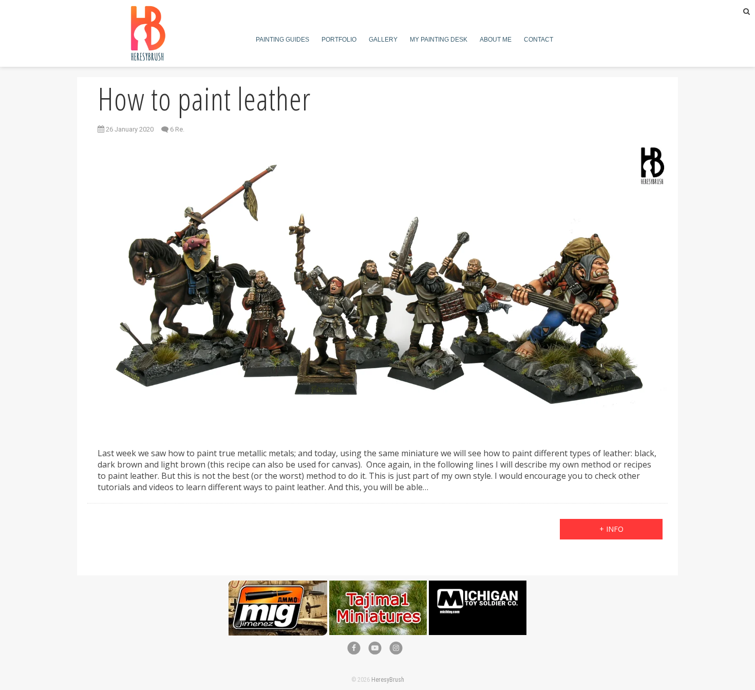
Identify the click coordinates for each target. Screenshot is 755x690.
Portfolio (339, 39)
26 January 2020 (129, 129)
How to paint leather (204, 99)
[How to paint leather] (377, 287)
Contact (538, 39)
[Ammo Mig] (278, 586)
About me (496, 39)
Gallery (383, 39)
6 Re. (177, 129)
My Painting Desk (438, 39)
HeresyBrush (387, 679)
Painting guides (282, 39)
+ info (611, 529)
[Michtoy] (477, 586)
